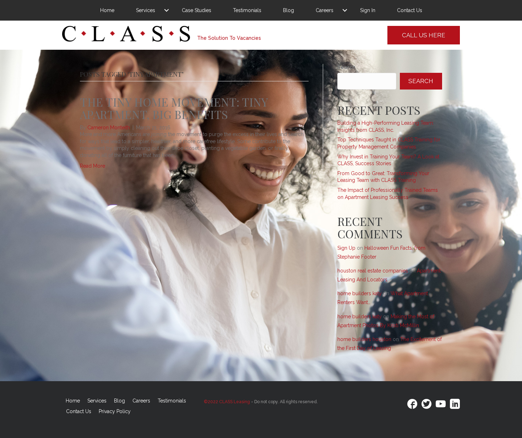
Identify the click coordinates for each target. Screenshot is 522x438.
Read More (92, 166)
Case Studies (196, 10)
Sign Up (346, 248)
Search (346, 67)
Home (107, 10)
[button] (166, 10)
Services (145, 10)
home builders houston (364, 339)
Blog (288, 10)
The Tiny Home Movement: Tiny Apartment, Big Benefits (174, 108)
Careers (324, 10)
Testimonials (247, 10)
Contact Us (409, 10)
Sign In (367, 10)
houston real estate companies (372, 271)
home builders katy (359, 293)
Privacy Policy (115, 411)
